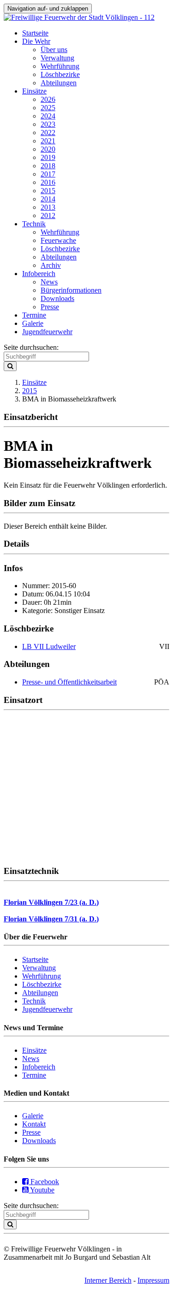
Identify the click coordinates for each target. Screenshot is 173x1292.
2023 (48, 124)
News (49, 282)
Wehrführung (60, 66)
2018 (48, 166)
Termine (34, 315)
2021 (48, 141)
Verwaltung (57, 58)
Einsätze (34, 91)
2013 (48, 207)
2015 (48, 191)
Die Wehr (36, 41)
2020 (48, 149)
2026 (48, 99)
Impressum (153, 1280)
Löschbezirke (60, 74)
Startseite (35, 33)
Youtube (41, 1190)
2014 (48, 199)
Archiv (51, 265)
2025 (48, 108)
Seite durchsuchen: (31, 347)
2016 (48, 182)
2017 (48, 174)
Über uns (54, 49)
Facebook (44, 1182)
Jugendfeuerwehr (47, 332)
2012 (48, 215)
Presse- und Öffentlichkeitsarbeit (69, 682)
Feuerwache (58, 240)
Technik (34, 224)
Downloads (57, 298)
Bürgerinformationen (71, 290)
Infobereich (38, 273)
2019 (48, 157)
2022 (48, 132)
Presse (50, 307)
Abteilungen (59, 83)
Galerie (32, 323)
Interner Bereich (107, 1280)
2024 (48, 116)
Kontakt (34, 1124)
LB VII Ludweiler (49, 646)
